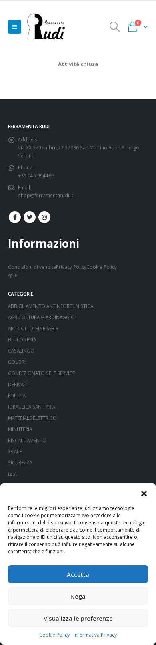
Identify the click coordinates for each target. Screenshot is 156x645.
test (12, 473)
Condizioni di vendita (32, 267)
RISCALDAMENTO (27, 440)
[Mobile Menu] (14, 27)
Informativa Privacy (95, 634)
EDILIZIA (17, 395)
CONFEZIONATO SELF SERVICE (41, 373)
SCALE (15, 451)
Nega (78, 596)
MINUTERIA (20, 429)
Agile (12, 275)
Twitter (30, 217)
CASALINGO (21, 350)
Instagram (44, 217)
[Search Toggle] (115, 27)
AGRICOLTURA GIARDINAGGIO (41, 317)
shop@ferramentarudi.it (45, 195)
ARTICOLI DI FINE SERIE (33, 328)
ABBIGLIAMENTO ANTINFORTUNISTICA (50, 306)
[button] (144, 493)
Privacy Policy (71, 267)
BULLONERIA (22, 339)
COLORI (17, 362)
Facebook (15, 217)
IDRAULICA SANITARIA (31, 406)
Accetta (78, 574)
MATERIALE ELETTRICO (32, 418)
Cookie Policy (54, 634)
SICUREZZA (20, 462)
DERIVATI (18, 384)
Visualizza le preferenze (78, 618)
